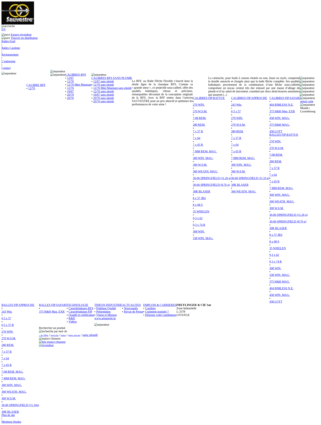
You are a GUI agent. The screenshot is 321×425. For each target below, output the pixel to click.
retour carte (306, 101)
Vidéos (73, 321)
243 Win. (236, 104)
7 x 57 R (198, 131)
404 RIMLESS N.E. (281, 104)
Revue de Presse (133, 311)
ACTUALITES (131, 305)
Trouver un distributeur (24, 37)
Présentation (103, 311)
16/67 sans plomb (103, 94)
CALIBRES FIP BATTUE (209, 98)
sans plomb (90, 335)
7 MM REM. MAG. (205, 151)
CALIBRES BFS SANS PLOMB (111, 78)
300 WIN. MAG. (203, 158)
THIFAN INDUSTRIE (108, 305)
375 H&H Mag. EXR (282, 111)
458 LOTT (275, 131)
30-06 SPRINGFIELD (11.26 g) (212, 178)
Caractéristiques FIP (80, 311)
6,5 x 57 (236, 111)
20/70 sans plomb (103, 98)
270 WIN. (199, 104)
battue (63, 335)
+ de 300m (43, 335)
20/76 (70, 98)
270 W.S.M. (200, 111)
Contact (6, 68)
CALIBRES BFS (75, 74)
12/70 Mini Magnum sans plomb (112, 88)
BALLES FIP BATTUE (283, 134)
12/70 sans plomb (103, 84)
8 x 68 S (198, 204)
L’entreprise (8, 61)
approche (55, 335)
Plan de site (8, 415)
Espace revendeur (21, 34)
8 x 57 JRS (199, 198)
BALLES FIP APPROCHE (17, 305)
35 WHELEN (201, 211)
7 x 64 (196, 138)
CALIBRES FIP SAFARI (284, 98)
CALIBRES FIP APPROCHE (249, 98)
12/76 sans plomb (103, 91)
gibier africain (74, 335)
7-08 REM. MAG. (12, 371)
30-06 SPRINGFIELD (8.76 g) (211, 184)
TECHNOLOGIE (77, 305)
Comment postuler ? (157, 311)
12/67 (70, 78)
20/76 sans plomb (103, 101)
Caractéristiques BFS (81, 308)
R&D (72, 318)
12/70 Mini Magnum (79, 84)
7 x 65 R (198, 144)
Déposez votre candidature (160, 315)
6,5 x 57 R (7, 325)
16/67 (70, 91)
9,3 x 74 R (199, 224)
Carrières (150, 308)
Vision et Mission (106, 315)
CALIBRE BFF (36, 85)
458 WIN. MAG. (279, 118)
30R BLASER (201, 191)
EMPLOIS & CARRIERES (159, 305)
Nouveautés (131, 308)
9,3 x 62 (197, 218)
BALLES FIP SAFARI (53, 305)
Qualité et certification (81, 315)
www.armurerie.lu (105, 318)
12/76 (70, 88)
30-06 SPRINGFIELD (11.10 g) (250, 178)
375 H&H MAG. (279, 124)
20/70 (70, 94)
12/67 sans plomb (103, 81)
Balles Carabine (10, 48)
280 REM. (199, 124)
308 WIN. (199, 231)
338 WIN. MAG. (203, 238)
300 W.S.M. (200, 164)
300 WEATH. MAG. (205, 171)
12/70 (31, 88)
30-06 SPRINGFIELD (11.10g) (20, 405)
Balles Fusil (8, 41)
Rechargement (9, 54)
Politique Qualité (106, 308)
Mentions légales (11, 421)
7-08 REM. (199, 118)
